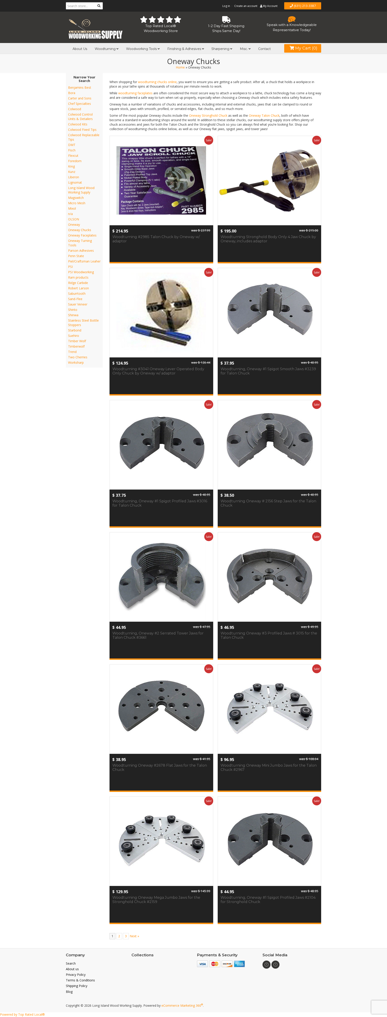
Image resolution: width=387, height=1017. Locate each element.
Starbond (74, 330)
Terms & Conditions (80, 980)
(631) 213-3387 (304, 6)
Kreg (71, 166)
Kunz (71, 172)
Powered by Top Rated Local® (22, 1014)
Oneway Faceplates (82, 235)
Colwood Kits (77, 124)
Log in (226, 6)
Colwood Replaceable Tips (83, 137)
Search (71, 963)
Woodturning (105, 49)
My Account (269, 6)
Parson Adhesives (81, 250)
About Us (80, 49)
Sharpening (220, 49)
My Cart (305, 48)
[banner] (95, 28)
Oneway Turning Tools (80, 243)
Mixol (72, 208)
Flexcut (73, 155)
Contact (264, 49)
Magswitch (76, 198)
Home (180, 67)
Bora (71, 93)
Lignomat (75, 182)
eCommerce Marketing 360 (182, 1005)
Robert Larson (78, 288)
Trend (72, 352)
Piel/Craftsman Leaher (84, 261)
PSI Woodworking (81, 272)
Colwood (74, 109)
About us (72, 969)
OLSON (73, 219)
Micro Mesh (76, 203)
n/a (70, 214)
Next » (134, 936)
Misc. (244, 49)
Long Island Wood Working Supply (81, 190)
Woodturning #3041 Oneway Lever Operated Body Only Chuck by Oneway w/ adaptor (158, 371)
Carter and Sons (79, 98)
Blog (69, 991)
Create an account (245, 6)
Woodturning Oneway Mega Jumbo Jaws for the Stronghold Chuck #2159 (156, 899)
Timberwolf (76, 346)
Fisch (71, 150)
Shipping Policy (76, 986)
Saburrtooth (77, 293)
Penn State (76, 256)
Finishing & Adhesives (184, 49)
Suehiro (73, 335)
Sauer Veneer (77, 304)
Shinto (72, 309)
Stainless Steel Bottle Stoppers (83, 322)
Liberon (73, 177)
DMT (71, 145)
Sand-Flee (75, 299)
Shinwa (73, 315)
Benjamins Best (79, 87)
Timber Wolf (77, 341)
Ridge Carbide (78, 283)
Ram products (78, 277)
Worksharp (76, 362)
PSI (70, 266)
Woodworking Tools (142, 49)
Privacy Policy (76, 974)
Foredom (75, 161)
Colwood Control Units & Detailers (80, 116)
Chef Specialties (79, 103)
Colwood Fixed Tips (82, 129)
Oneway (74, 224)
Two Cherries (77, 357)
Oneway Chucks (79, 230)
